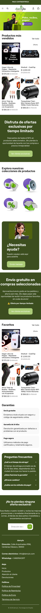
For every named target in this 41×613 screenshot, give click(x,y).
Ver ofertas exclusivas (20, 154)
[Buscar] (7, 8)
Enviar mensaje (16, 264)
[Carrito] (38, 8)
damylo (15, 608)
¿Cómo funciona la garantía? (16, 475)
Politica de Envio (9, 595)
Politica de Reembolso (11, 590)
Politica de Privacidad (11, 586)
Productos (6, 571)
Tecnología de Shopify (26, 608)
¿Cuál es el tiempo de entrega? (16, 462)
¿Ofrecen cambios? (12, 480)
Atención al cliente (9, 574)
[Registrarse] (29, 526)
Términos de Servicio (11, 599)
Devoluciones (7, 577)
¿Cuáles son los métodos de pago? (17, 485)
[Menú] (2, 8)
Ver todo (35, 38)
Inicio (4, 568)
